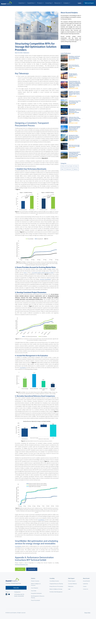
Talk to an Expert (89, 3)
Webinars (76, 169)
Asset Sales (33, 590)
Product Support (71, 581)
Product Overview (35, 581)
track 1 (25, 272)
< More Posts (20, 569)
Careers (85, 586)
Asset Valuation (34, 588)
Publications (68, 169)
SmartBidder (23, 367)
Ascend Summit (86, 581)
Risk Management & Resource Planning (37, 596)
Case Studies (70, 166)
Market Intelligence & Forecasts (36, 584)
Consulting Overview (54, 581)
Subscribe (16, 588)
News (62, 169)
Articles (63, 166)
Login (69, 589)
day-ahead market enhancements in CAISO (43, 272)
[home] (6, 3)
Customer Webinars (72, 583)
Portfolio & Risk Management (56, 591)
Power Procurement (35, 600)
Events (76, 166)
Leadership (85, 583)
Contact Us (65, 47)
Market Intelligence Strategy (56, 589)
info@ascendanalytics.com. (21, 564)
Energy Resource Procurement (56, 586)
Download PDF (31, 569)
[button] (22, 3)
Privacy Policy (87, 612)
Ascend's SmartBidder (45, 279)
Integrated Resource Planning (56, 583)
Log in (79, 3)
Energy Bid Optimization (36, 593)
